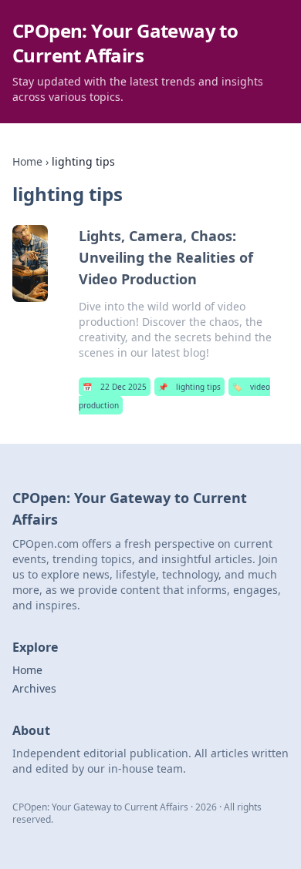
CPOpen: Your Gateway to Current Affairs (125, 43)
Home (27, 161)
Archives (34, 688)
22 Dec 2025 (115, 386)
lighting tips (189, 386)
